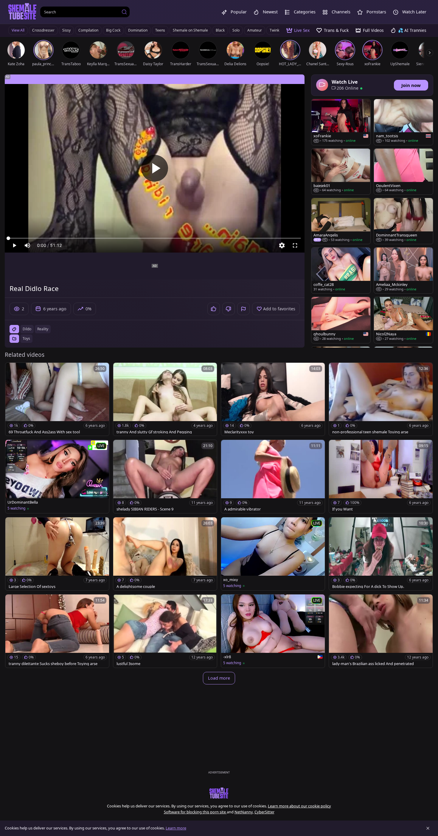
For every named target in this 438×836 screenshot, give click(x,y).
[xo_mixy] (273, 554)
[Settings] (282, 245)
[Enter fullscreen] (295, 245)
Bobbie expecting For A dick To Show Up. (368, 587)
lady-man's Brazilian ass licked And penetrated (373, 664)
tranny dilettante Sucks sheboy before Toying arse (53, 664)
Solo (236, 30)
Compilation (88, 30)
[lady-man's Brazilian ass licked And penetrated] (381, 631)
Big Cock (113, 30)
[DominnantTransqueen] (403, 221)
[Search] (124, 12)
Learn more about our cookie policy (299, 806)
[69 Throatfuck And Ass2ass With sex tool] (57, 399)
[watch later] (12, 370)
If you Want (342, 509)
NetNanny (243, 812)
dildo (27, 328)
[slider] (154, 238)
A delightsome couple (136, 587)
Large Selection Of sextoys (32, 587)
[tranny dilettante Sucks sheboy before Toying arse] (57, 631)
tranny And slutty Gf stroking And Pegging (154, 432)
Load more (219, 678)
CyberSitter (264, 812)
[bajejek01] (340, 171)
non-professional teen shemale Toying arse (370, 432)
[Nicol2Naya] (403, 320)
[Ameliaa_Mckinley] (403, 270)
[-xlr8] (273, 631)
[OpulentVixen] (403, 171)
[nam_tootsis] (403, 122)
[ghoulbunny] (340, 320)
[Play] (154, 168)
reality (42, 328)
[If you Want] (381, 476)
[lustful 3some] (165, 631)
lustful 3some (128, 664)
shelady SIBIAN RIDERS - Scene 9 (145, 509)
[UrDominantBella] (57, 476)
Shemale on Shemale (190, 30)
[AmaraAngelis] (340, 221)
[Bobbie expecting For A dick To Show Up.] (381, 554)
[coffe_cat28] (340, 270)
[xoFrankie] (340, 122)
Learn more (176, 828)
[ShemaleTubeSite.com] (22, 12)
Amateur (254, 30)
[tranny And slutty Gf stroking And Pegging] (165, 399)
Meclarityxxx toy (239, 432)
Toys (26, 338)
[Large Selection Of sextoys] (57, 554)
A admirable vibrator (242, 509)
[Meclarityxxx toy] (273, 399)
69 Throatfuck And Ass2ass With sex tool (44, 432)
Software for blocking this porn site (195, 812)
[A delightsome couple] (165, 554)
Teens (160, 30)
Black (220, 30)
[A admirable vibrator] (273, 476)
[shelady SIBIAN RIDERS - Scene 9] (165, 476)
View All (18, 30)
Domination (137, 30)
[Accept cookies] (428, 828)
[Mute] (27, 245)
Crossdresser (43, 30)
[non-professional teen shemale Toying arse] (381, 399)
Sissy (66, 30)
